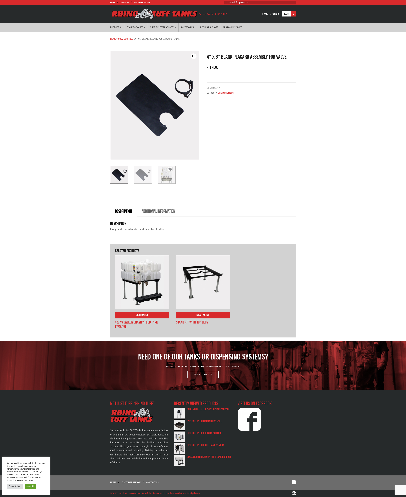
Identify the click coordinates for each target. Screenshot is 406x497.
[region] (203, 365)
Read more (142, 315)
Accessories (187, 27)
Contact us (152, 482)
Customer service (142, 3)
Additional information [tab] (158, 211)
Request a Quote (209, 27)
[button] (193, 56)
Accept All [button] (30, 486)
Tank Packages (135, 27)
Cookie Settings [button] (15, 486)
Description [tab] (123, 211)
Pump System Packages (162, 27)
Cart (289, 14)
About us (125, 3)
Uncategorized (125, 39)
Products (115, 27)
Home (112, 3)
